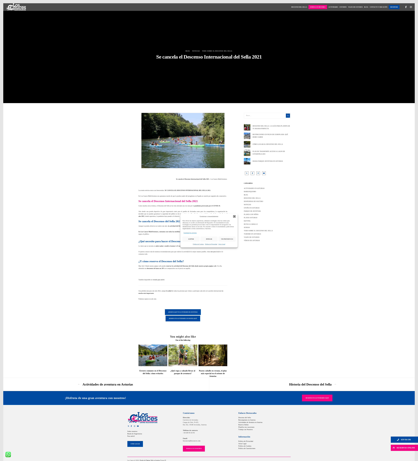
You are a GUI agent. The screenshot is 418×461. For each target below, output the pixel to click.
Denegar (209, 239)
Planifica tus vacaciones (246, 427)
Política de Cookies (198, 244)
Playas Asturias (250, 217)
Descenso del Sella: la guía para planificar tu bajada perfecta (271, 127)
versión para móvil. (159, 280)
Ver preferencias (227, 239)
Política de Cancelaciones (246, 448)
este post (213, 252)
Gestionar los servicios (190, 233)
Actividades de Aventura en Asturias (250, 422)
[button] (234, 216)
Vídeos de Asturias (252, 240)
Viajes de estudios (251, 237)
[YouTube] (264, 173)
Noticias (196, 51)
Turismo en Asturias (252, 234)
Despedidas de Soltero (253, 201)
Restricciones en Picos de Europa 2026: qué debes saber (270, 136)
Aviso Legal (221, 244)
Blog (188, 51)
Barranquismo (250, 191)
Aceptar (191, 239)
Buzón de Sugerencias (134, 434)
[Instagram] (409, 7)
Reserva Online (243, 425)
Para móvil (131, 436)
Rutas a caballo (251, 224)
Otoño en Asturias (252, 208)
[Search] (288, 116)
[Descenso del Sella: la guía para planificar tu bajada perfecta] (247, 127)
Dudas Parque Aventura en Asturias (268, 161)
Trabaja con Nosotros (245, 429)
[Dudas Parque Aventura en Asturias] (247, 161)
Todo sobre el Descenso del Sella (217, 51)
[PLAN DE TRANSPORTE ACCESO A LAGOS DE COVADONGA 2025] (247, 153)
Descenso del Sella (252, 198)
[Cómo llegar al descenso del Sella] (247, 144)
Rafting (247, 221)
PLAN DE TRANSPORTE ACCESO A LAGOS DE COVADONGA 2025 (269, 153)
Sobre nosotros (132, 431)
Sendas (247, 227)
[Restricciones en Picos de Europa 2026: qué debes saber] (247, 136)
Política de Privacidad (211, 244)
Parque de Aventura (252, 211)
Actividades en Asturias (254, 188)
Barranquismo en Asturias (246, 420)
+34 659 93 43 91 (189, 433)
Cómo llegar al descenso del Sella (268, 144)
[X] (247, 173)
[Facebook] (404, 7)
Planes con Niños (251, 214)
